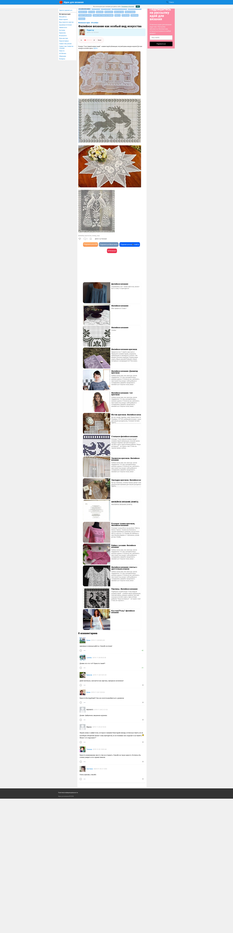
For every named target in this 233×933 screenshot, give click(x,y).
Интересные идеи (64, 14)
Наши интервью (64, 41)
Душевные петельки (65, 25)
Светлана (89, 769)
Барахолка (62, 33)
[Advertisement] (95, 270)
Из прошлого (63, 35)
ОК (138, 6)
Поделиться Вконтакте (109, 244)
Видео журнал (63, 19)
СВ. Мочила (62, 53)
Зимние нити (63, 27)
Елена (88, 640)
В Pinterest (112, 251)
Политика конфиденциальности (68, 792)
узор (98, 235)
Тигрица (89, 749)
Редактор (90, 30)
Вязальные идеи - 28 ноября (88, 23)
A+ (94, 40)
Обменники (62, 56)
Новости (61, 51)
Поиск (171, 2)
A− (81, 40)
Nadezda (89, 675)
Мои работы (63, 17)
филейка (81, 235)
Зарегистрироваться (65, 10)
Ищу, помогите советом (66, 22)
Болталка (62, 30)
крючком (88, 235)
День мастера (63, 38)
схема (94, 235)
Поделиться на (129, 244)
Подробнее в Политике (127, 6)
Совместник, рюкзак (65, 43)
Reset (99, 40)
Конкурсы (62, 59)
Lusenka (89, 657)
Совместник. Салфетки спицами (66, 47)
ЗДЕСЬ (95, 48)
